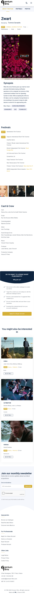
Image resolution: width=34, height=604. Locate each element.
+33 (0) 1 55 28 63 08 (7, 576)
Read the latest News (7, 522)
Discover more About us (8, 525)
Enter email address (6, 482)
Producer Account (6, 544)
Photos (27, 9)
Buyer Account (5, 541)
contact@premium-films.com (9, 579)
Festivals (19, 9)
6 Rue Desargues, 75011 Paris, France (11, 573)
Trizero (19, 592)
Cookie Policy (5, 560)
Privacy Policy (5, 558)
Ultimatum (7, 403)
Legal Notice (4, 555)
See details (8, 373)
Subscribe (28, 486)
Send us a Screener (6, 539)
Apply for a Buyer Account (17, 313)
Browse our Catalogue (7, 520)
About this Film (7, 9)
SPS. (24, 592)
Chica (5, 361)
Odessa (6, 444)
